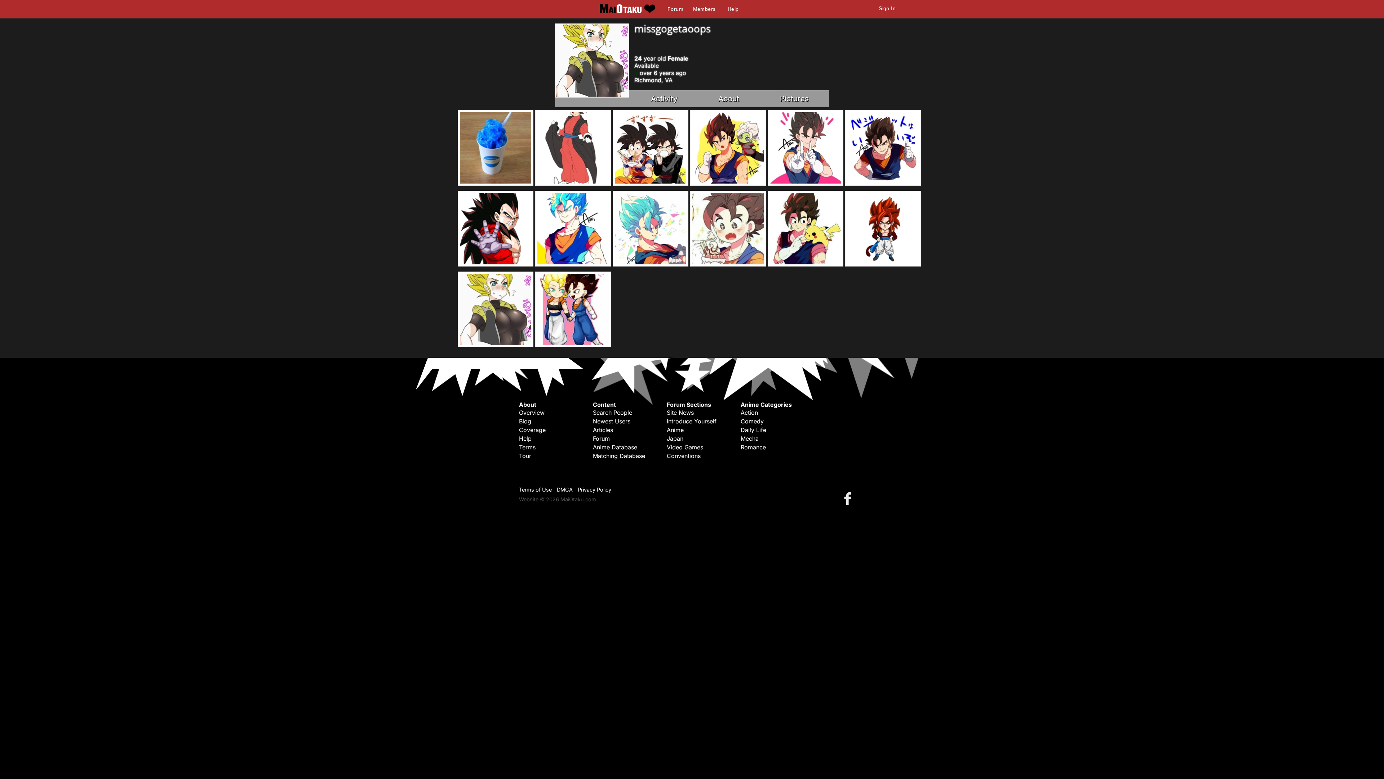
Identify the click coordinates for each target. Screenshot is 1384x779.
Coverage (532, 429)
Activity (664, 98)
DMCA (565, 490)
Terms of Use (535, 490)
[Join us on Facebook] (849, 498)
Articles (603, 429)
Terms (527, 447)
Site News (680, 412)
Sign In (887, 8)
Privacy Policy (594, 490)
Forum (675, 9)
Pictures (794, 98)
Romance (753, 447)
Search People (612, 412)
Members (704, 9)
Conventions (684, 455)
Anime (675, 429)
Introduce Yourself (692, 421)
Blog (525, 421)
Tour (525, 455)
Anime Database (615, 447)
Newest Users (611, 421)
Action (749, 412)
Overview (532, 412)
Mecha (750, 438)
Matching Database (619, 455)
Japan (675, 438)
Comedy (752, 421)
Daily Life (753, 429)
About (728, 98)
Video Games (685, 447)
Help (733, 9)
